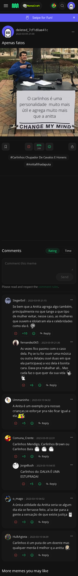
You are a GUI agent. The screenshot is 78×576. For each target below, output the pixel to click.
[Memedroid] (15, 5)
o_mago (18, 498)
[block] (73, 32)
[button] (62, 5)
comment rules (48, 287)
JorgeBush (27, 465)
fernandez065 (29, 342)
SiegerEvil (19, 300)
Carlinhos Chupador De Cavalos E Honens (39, 157)
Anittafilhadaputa (39, 164)
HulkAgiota (20, 536)
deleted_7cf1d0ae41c (32, 30)
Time (68, 251)
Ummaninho (21, 400)
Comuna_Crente (23, 438)
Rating (52, 251)
